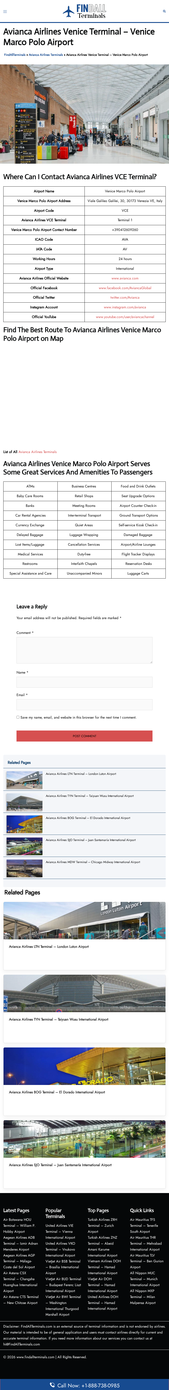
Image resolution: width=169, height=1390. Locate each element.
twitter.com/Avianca (125, 297)
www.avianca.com (125, 278)
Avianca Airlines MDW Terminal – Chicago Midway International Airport (93, 862)
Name (22, 672)
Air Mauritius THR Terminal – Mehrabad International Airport (146, 1243)
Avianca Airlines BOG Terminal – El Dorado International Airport (88, 818)
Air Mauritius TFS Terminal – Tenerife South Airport (144, 1225)
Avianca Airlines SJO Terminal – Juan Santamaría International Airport (91, 840)
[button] (164, 11)
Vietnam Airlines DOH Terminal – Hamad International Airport (104, 1267)
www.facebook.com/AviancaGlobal (125, 287)
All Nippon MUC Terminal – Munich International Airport (145, 1278)
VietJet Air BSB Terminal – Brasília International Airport (63, 1267)
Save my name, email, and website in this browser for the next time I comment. (78, 717)
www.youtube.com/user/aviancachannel (125, 316)
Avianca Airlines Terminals (46, 54)
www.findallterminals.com (35, 1357)
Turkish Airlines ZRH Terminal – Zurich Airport (102, 1225)
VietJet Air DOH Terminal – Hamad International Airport (102, 1284)
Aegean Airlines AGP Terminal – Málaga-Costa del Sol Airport (19, 1261)
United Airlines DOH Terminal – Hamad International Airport (103, 1302)
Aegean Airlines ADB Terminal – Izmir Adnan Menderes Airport (20, 1243)
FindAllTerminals (15, 54)
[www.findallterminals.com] (84, 10)
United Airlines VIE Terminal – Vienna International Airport (60, 1231)
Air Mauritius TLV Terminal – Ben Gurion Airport (146, 1261)
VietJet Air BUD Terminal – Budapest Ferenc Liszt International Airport (63, 1284)
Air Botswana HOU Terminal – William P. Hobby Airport (19, 1225)
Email (22, 694)
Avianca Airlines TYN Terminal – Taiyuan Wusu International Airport (90, 796)
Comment (25, 632)
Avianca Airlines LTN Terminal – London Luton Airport (81, 774)
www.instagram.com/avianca (125, 307)
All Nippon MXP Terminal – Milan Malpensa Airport (143, 1296)
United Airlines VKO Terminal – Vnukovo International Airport (60, 1249)
